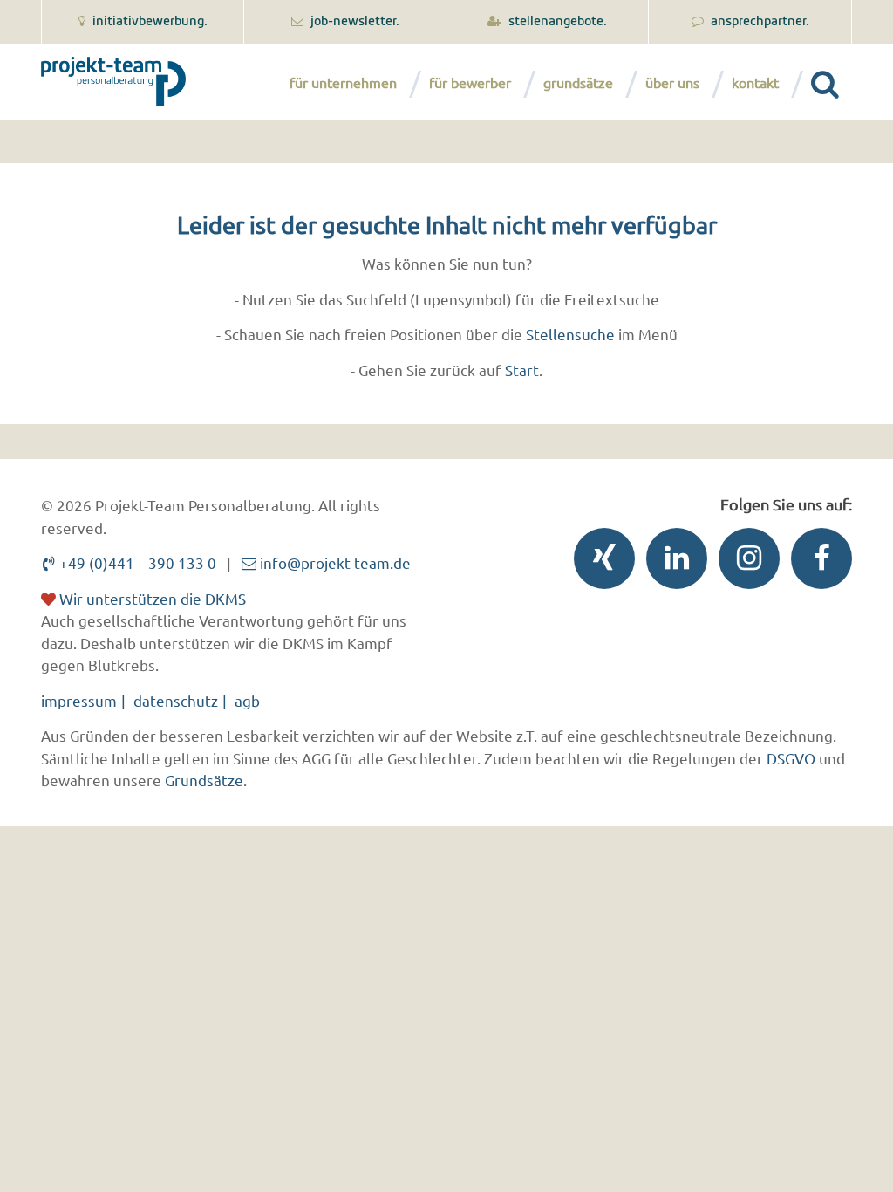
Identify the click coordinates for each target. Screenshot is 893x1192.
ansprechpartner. (758, 22)
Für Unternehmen (343, 82)
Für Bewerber (470, 82)
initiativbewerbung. (149, 22)
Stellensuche (570, 334)
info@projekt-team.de (333, 562)
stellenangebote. (556, 22)
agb (247, 700)
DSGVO (791, 758)
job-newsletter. (353, 22)
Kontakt (755, 82)
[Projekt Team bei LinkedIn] (672, 562)
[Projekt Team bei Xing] (600, 562)
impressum (79, 700)
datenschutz (175, 700)
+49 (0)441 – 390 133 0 (136, 562)
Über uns (672, 82)
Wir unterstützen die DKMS (151, 598)
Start (522, 369)
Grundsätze (578, 82)
